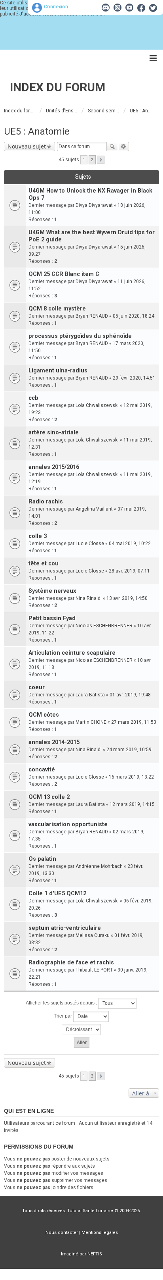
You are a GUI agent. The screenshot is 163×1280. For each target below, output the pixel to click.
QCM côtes (43, 714)
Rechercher (112, 146)
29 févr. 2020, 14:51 (134, 378)
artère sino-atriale (53, 432)
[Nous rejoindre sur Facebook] (141, 7)
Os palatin (42, 859)
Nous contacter (61, 1232)
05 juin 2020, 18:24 (133, 316)
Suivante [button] (100, 160)
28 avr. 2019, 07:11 (129, 571)
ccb (33, 398)
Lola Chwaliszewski (97, 405)
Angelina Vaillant (94, 509)
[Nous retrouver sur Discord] (106, 7)
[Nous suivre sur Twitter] (153, 7)
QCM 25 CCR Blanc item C (63, 274)
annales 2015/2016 (53, 467)
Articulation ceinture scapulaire (72, 653)
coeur (36, 687)
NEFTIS (94, 1254)
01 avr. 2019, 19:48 (130, 695)
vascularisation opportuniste (68, 824)
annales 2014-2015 (54, 742)
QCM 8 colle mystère (57, 308)
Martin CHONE (91, 722)
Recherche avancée (123, 146)
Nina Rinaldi (89, 598)
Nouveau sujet (27, 146)
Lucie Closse (90, 543)
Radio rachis (45, 501)
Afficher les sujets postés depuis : (62, 1003)
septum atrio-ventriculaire (64, 928)
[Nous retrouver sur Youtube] (129, 7)
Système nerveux (52, 591)
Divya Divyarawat (94, 205)
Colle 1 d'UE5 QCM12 (57, 893)
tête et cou (43, 563)
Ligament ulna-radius (57, 370)
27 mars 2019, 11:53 (133, 722)
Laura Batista (90, 695)
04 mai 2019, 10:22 (130, 543)
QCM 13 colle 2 (49, 797)
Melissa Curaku (93, 935)
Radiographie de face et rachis (71, 962)
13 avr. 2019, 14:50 (127, 598)
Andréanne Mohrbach (99, 866)
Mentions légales (100, 1232)
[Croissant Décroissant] (81, 1029)
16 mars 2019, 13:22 (131, 777)
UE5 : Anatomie (37, 131)
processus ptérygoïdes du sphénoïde (80, 336)
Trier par (63, 1016)
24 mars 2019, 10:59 (129, 749)
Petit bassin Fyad (52, 618)
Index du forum (57, 87)
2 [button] (92, 159)
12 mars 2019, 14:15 (132, 804)
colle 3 (37, 536)
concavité (41, 769)
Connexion (56, 7)
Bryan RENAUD (92, 316)
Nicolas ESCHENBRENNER (104, 625)
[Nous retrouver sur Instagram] (117, 7)
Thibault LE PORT (94, 970)
